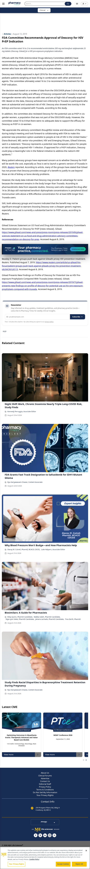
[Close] (86, 850)
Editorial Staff (45, 784)
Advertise (45, 778)
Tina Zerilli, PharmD (73, 619)
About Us (45, 773)
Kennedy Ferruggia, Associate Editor (21, 411)
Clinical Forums (45, 775)
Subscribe (76, 317)
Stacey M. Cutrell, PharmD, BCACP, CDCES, (23, 549)
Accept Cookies (63, 864)
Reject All (79, 864)
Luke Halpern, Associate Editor (53, 549)
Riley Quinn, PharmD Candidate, (20, 617)
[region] (45, 858)
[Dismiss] (85, 246)
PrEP (4, 331)
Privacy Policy (45, 787)
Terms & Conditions (45, 789)
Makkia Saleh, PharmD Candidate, (47, 617)
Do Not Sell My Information (45, 792)
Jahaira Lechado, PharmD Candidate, (49, 619)
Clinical (42, 10)
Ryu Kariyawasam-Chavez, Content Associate (24, 482)
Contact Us (45, 781)
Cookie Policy (34, 859)
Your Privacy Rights (45, 795)
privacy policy (49, 322)
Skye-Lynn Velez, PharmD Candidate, (20, 619)
